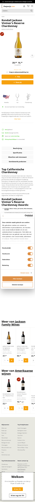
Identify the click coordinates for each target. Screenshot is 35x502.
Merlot (3, 471)
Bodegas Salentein (22, 433)
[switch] (30, 253)
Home (3, 16)
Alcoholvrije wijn (6, 455)
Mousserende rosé (6, 447)
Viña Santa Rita (21, 450)
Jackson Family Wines (7, 29)
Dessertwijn (5, 438)
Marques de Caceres (23, 445)
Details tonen (25, 273)
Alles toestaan (17, 278)
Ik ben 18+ (17, 489)
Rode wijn (4, 430)
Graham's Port (21, 440)
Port (3, 452)
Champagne (5, 445)
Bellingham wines (22, 430)
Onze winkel (21, 472)
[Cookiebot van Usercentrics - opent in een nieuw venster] (25, 216)
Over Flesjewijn (21, 469)
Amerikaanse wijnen (17, 372)
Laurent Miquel (21, 442)
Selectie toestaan (17, 284)
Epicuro (19, 438)
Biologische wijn (6, 442)
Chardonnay (5, 464)
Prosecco (4, 450)
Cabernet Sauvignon (7, 467)
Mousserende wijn (6, 440)
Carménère (4, 469)
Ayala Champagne (22, 428)
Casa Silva (20, 435)
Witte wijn (4, 428)
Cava (3, 435)
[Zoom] (32, 55)
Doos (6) (19, 82)
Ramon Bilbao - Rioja (23, 447)
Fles (18, 77)
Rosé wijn (4, 433)
